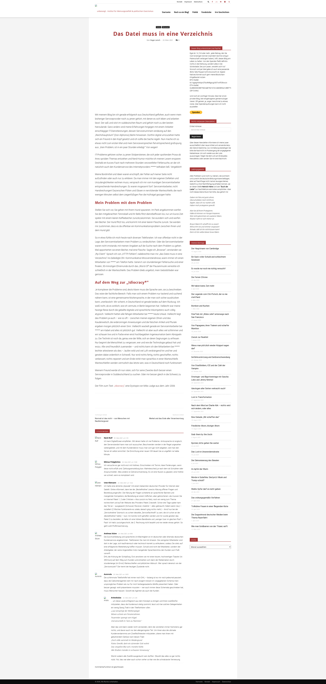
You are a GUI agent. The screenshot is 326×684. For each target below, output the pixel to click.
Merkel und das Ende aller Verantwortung (166, 418)
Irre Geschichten (222, 12)
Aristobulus (116, 597)
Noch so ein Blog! (181, 12)
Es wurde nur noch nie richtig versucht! (208, 268)
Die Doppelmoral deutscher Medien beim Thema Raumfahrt (209, 516)
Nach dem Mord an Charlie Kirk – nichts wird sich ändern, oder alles (210, 407)
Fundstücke (206, 12)
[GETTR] (216, 2)
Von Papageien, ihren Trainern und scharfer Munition (210, 327)
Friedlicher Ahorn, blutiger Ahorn (205, 426)
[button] (208, 2)
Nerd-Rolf (108, 438)
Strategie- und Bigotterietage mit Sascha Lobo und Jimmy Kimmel (209, 378)
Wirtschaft (166, 27)
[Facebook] (212, 2)
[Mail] (221, 2)
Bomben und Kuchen (200, 306)
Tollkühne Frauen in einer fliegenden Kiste (209, 506)
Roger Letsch (155, 40)
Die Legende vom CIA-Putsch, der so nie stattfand (209, 295)
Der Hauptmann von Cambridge (205, 248)
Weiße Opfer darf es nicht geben (206, 489)
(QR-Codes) (194, 90)
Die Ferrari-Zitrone (199, 277)
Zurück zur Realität (199, 337)
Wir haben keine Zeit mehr (202, 286)
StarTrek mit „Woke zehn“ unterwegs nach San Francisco (210, 315)
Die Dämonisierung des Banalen (205, 460)
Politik (195, 12)
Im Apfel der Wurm (199, 469)
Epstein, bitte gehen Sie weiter (205, 443)
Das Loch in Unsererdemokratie (205, 452)
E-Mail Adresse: (196, 126)
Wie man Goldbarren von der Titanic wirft (209, 526)
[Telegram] (225, 2)
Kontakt (179, 2)
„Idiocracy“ (119, 385)
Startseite (166, 12)
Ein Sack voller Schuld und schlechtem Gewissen (208, 258)
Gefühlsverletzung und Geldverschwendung (210, 357)
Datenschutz (198, 2)
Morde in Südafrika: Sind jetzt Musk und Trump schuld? (209, 479)
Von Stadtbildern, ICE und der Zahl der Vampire (208, 367)
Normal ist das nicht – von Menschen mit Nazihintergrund (112, 419)
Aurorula (108, 574)
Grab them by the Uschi (201, 434)
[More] (183, 402)
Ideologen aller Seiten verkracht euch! (208, 388)
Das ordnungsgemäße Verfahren (205, 497)
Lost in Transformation (201, 397)
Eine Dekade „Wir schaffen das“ (205, 417)
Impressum (188, 2)
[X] (229, 2)
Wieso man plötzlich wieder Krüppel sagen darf (210, 347)
